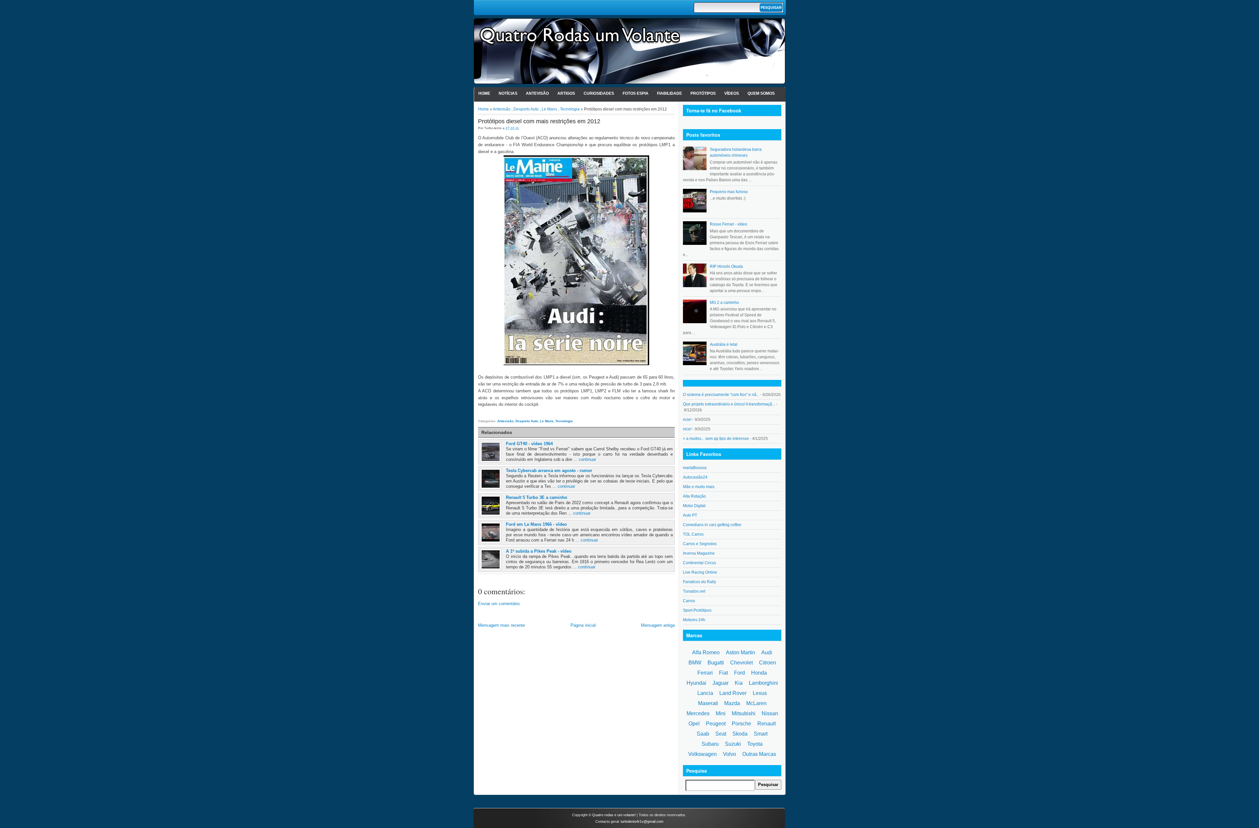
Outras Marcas (759, 754)
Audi (767, 652)
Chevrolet (741, 662)
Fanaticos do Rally (699, 582)
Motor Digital (694, 505)
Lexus (759, 693)
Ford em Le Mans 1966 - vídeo (536, 524)
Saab (703, 734)
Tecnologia (570, 109)
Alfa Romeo (705, 652)
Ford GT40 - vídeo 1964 (529, 443)
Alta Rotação (694, 496)
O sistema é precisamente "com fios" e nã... (721, 394)
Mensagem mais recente (501, 625)
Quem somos (761, 93)
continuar (587, 459)
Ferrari (705, 673)
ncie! (687, 419)
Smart (760, 734)
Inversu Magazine (699, 553)
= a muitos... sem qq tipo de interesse (716, 438)
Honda (759, 673)
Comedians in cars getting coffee (712, 524)
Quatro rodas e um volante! (614, 815)
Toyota (755, 744)
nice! (687, 429)
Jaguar (720, 683)
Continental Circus (699, 563)
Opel (694, 723)
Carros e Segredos (700, 544)
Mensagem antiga (658, 625)
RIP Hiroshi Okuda (726, 266)
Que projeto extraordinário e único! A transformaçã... (729, 404)
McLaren (756, 703)
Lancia (705, 693)
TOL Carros (693, 534)
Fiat (723, 673)
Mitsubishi (743, 713)
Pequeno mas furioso (729, 191)
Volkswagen (702, 754)
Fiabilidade (669, 93)
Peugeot (715, 723)
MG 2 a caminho (724, 302)
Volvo (729, 754)
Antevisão (537, 93)
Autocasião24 (695, 477)
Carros (689, 601)
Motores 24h (694, 620)
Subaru (710, 744)
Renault (766, 723)
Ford (739, 673)
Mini (720, 713)
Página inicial (583, 625)
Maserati (708, 703)
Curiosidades (599, 93)
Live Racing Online (700, 572)
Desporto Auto (526, 109)
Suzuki (733, 744)
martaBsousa (695, 467)
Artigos (566, 93)
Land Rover (733, 693)
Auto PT (690, 515)
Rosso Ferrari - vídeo (728, 224)
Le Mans (549, 109)
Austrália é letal (723, 344)
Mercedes (698, 713)
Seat (721, 734)
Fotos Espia (636, 93)
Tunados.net (694, 591)
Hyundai (696, 683)
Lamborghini (763, 683)
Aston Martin (740, 652)
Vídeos (731, 93)
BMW (695, 662)
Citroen (767, 662)
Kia (738, 683)
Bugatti (716, 662)
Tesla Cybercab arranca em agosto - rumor (549, 470)
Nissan (770, 713)
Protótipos (703, 93)
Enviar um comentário (499, 603)
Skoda (740, 734)
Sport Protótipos (697, 610)
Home (484, 93)
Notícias (508, 93)
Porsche (741, 723)
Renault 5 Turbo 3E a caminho (536, 497)
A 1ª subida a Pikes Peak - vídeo (538, 551)
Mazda (732, 703)
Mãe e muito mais (698, 486)
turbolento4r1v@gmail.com (642, 821)
